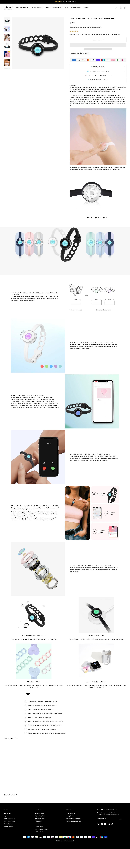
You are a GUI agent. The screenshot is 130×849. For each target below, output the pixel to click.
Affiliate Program (8, 824)
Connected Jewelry (21, 7)
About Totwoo (7, 813)
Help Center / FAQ (39, 816)
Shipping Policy (39, 826)
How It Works (75, 7)
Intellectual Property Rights (73, 818)
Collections (57, 7)
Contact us (38, 824)
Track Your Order (39, 813)
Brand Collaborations (9, 818)
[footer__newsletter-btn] (120, 818)
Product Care (38, 821)
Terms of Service (70, 813)
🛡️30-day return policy (98, 79)
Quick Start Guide (39, 818)
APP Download (39, 832)
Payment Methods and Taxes (74, 821)
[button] (74, 31)
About (86, 7)
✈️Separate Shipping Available (98, 75)
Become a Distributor (9, 821)
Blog (5, 816)
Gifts (47, 7)
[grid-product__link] (18, 758)
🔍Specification (98, 66)
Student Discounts (8, 826)
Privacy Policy (69, 816)
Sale (66, 7)
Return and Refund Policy (41, 829)
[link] (8, 8)
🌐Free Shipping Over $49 (98, 71)
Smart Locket (36, 7)
